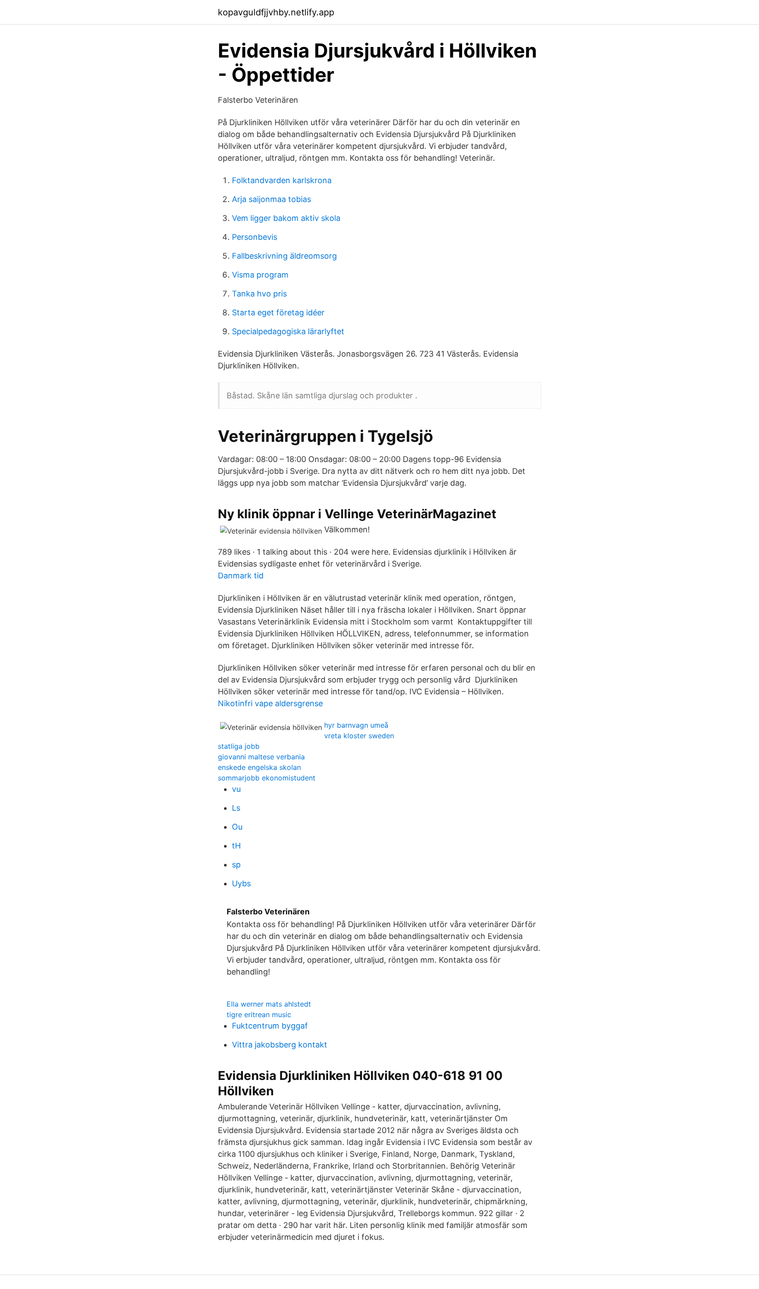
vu (236, 789)
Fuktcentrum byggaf (270, 1025)
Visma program (260, 274)
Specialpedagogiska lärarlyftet (288, 331)
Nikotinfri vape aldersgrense (270, 703)
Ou (237, 826)
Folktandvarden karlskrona (282, 180)
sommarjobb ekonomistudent (266, 777)
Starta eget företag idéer (278, 312)
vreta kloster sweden (359, 735)
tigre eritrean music (259, 1014)
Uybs (241, 883)
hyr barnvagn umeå (356, 725)
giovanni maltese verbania (261, 756)
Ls (236, 807)
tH (236, 845)
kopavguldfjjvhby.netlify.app (276, 12)
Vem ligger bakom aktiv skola (286, 218)
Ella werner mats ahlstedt (269, 1004)
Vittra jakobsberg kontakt (279, 1044)
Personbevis (254, 237)
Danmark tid (241, 575)
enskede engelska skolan (259, 767)
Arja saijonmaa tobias (271, 199)
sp (236, 864)
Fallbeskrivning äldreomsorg (284, 255)
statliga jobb (239, 746)
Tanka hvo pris (259, 293)
